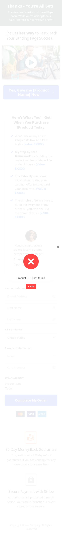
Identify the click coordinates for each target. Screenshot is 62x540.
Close (31, 286)
